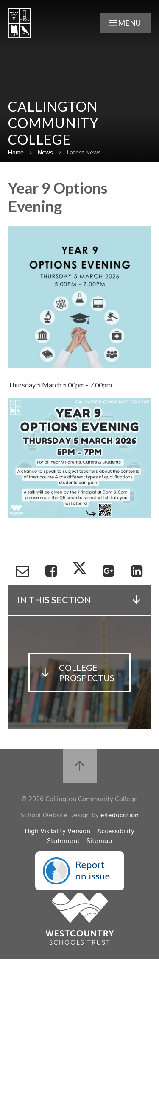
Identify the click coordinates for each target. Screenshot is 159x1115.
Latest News (84, 152)
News (45, 152)
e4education (119, 814)
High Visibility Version (57, 830)
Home (16, 152)
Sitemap (99, 840)
